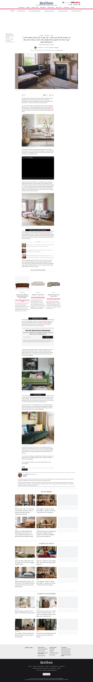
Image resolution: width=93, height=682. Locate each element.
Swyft (45, 262)
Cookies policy (53, 668)
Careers (58, 668)
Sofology (31, 459)
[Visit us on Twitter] (73, 2)
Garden (28, 7)
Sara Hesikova (40, 47)
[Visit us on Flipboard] (77, 2)
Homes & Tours (35, 7)
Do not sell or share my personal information (46, 670)
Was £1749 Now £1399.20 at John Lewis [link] (22, 301)
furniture (37, 101)
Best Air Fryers (52, 654)
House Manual (50, 7)
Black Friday (47, 108)
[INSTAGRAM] (24, 476)
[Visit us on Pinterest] (76, 2)
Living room (47, 35)
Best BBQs (52, 650)
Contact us (47, 666)
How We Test (62, 666)
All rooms (41, 35)
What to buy (59, 7)
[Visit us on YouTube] (79, 2)
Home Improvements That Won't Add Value (43, 653)
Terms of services (36, 340)
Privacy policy (46, 668)
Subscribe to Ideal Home (66, 648)
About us (30, 666)
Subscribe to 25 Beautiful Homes (66, 655)
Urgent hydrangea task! (21, 10)
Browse (72, 7)
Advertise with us (54, 666)
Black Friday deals (46, 232)
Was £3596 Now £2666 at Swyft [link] (53, 298)
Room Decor (21, 7)
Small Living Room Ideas (42, 648)
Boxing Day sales (44, 322)
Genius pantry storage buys (63, 10)
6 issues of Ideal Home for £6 (76, 10)
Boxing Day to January (9, 38)
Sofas (52, 35)
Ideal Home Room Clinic (66, 652)
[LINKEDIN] (26, 476)
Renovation (43, 7)
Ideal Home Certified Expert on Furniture (25, 480)
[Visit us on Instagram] (74, 2)
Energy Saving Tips (41, 655)
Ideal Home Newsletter (65, 650)
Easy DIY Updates (41, 650)
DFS (51, 183)
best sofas (51, 105)
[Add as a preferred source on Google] (46, 674)
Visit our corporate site (59, 678)
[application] (38, 168)
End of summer (8, 40)
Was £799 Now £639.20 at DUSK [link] (37, 297)
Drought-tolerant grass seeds (49, 10)
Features (57, 47)
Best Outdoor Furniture (54, 652)
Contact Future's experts (38, 666)
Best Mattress (52, 648)
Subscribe (75, 4)
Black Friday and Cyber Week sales (10, 36)
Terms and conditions (37, 668)
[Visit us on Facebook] (71, 2)
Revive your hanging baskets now (34, 10)
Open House (66, 7)
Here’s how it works (59, 50)
